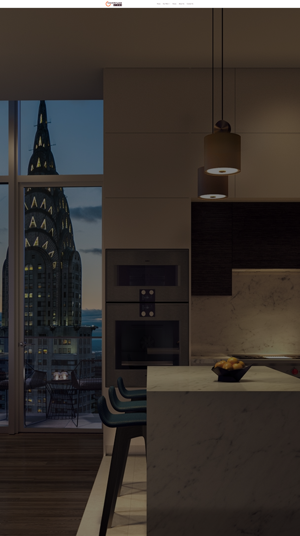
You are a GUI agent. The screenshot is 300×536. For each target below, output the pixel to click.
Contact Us (190, 4)
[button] (169, 4)
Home (158, 4)
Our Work (165, 4)
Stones (174, 4)
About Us (181, 4)
